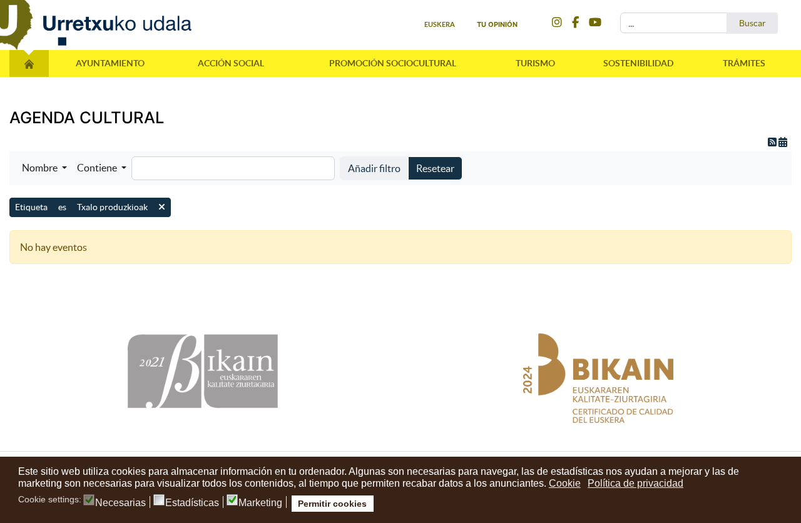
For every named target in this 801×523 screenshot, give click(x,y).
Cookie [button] (565, 483)
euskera (439, 24)
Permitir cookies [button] (332, 504)
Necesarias (120, 503)
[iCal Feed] (782, 142)
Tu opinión (497, 24)
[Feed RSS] (773, 142)
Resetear (435, 168)
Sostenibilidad (638, 63)
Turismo (535, 63)
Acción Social (231, 63)
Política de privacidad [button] (635, 483)
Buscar (752, 23)
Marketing (260, 503)
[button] (44, 167)
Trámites (744, 63)
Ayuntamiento (110, 63)
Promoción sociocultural (392, 63)
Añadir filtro (374, 168)
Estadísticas (192, 503)
